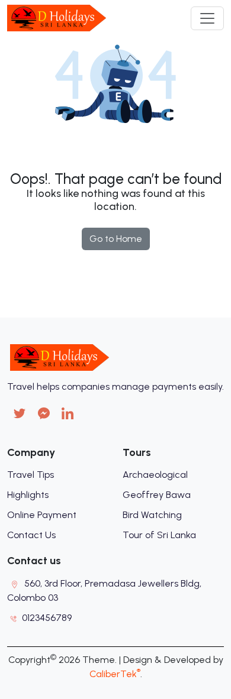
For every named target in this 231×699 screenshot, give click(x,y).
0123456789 (47, 617)
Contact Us (31, 535)
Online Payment (41, 514)
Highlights (28, 494)
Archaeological (155, 474)
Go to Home (115, 238)
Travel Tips (30, 474)
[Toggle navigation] (207, 18)
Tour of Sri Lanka (159, 535)
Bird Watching (152, 514)
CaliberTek (114, 673)
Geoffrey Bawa (157, 494)
